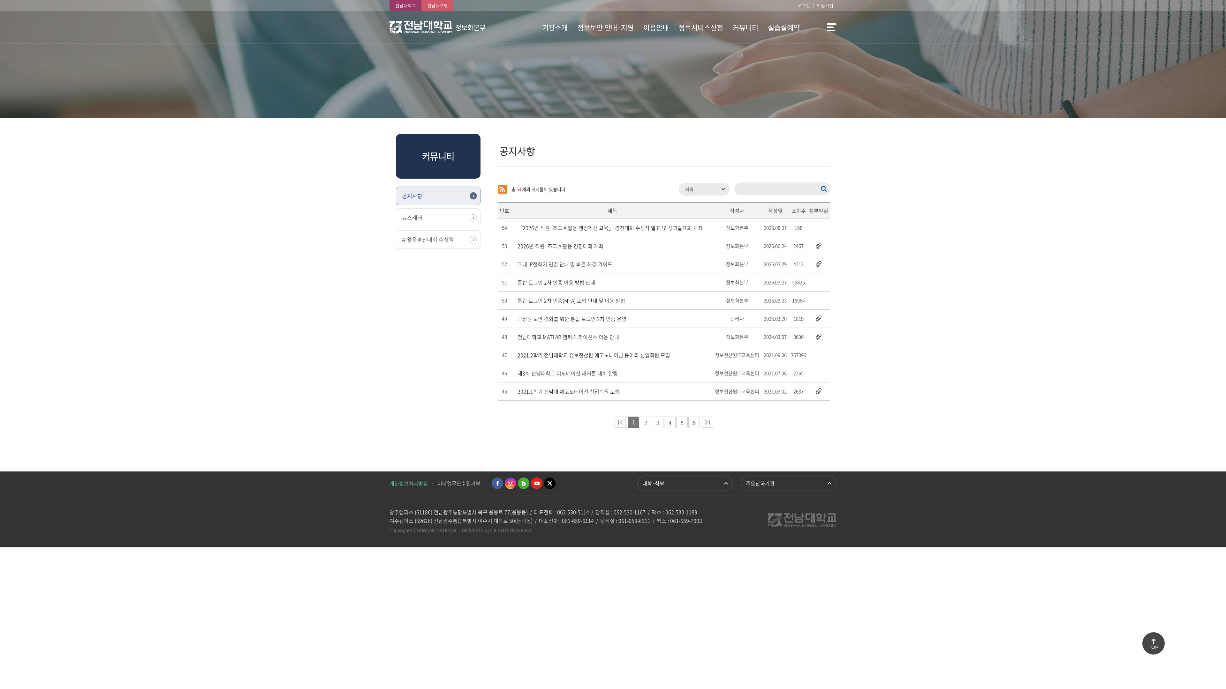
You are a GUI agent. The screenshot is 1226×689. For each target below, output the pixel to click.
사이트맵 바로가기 (820, 27)
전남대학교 (405, 5)
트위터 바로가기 (550, 483)
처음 (620, 422)
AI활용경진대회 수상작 (428, 239)
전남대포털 (437, 5)
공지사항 (412, 196)
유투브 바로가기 (536, 483)
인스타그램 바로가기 (510, 483)
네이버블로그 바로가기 (523, 483)
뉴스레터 (412, 217)
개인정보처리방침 (409, 483)
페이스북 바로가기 (497, 483)
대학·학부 (653, 483)
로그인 (804, 5)
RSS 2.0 (502, 189)
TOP (1153, 647)
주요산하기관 (760, 483)
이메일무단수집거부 (459, 483)
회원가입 (825, 5)
